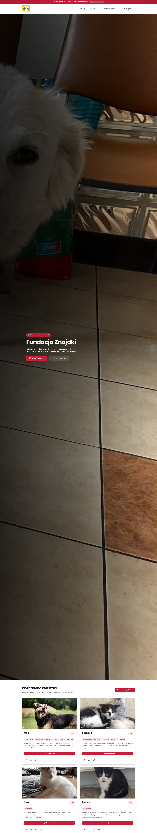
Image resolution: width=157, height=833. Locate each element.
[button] (49, 713)
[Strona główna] (26, 8)
